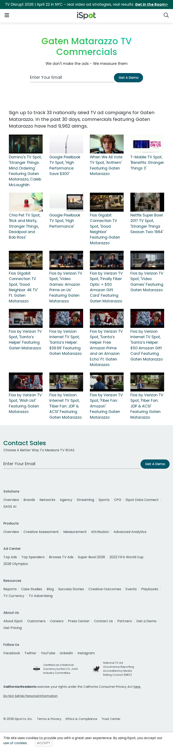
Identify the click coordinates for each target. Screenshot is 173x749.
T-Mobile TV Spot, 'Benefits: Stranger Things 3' (147, 163)
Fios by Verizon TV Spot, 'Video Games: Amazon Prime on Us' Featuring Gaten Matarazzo (65, 287)
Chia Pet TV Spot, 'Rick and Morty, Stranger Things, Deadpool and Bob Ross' (24, 226)
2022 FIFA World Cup (126, 557)
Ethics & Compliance (81, 719)
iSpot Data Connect (142, 499)
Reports (10, 589)
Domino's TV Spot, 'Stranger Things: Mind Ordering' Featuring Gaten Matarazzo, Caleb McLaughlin (25, 171)
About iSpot (13, 621)
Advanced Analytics (130, 531)
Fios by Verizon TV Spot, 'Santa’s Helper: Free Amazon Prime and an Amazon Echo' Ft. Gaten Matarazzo (106, 348)
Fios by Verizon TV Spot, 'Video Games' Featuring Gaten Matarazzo (146, 281)
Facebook (11, 653)
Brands (29, 499)
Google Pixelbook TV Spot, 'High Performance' (64, 221)
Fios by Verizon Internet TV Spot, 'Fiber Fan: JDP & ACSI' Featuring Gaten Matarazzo (65, 406)
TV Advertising (41, 595)
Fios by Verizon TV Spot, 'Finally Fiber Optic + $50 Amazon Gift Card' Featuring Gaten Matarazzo (106, 287)
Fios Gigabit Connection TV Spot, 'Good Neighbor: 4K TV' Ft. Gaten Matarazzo (23, 287)
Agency (66, 499)
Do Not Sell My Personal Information (30, 696)
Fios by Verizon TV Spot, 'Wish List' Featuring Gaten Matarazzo (25, 403)
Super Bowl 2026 (91, 557)
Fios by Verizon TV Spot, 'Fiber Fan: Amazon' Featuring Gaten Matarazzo (106, 406)
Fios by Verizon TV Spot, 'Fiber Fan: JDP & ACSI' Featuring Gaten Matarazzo (146, 406)
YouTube (48, 653)
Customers (36, 621)
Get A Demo (128, 77)
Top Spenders (33, 557)
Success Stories (71, 589)
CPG (117, 499)
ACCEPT (43, 743)
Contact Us (103, 621)
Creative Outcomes (104, 589)
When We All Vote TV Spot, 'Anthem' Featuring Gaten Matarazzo (106, 165)
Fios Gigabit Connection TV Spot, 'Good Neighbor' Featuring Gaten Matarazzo (105, 229)
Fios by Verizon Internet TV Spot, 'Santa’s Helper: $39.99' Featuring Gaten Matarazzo (65, 342)
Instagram (86, 653)
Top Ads (10, 557)
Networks (47, 499)
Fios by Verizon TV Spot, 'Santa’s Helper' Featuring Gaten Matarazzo (25, 340)
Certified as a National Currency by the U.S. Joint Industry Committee (60, 669)
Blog (50, 589)
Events (131, 589)
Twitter (30, 653)
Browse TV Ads (61, 557)
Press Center (79, 621)
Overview (11, 499)
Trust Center (110, 719)
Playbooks (149, 589)
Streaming (85, 499)
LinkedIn (66, 653)
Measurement (75, 531)
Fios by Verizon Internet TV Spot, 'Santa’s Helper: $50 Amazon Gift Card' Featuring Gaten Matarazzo (146, 345)
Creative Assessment (41, 531)
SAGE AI (9, 506)
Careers (57, 621)
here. (137, 687)
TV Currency (13, 595)
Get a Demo (146, 621)
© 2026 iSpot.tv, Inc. (18, 719)
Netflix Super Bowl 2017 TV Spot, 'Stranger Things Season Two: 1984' (146, 223)
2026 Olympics (15, 563)
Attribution (100, 531)
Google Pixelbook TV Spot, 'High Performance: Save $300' (64, 165)
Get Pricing (12, 627)
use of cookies (15, 743)
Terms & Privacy (49, 719)
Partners (124, 621)
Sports (104, 499)
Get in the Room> (151, 4)
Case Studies (31, 589)
